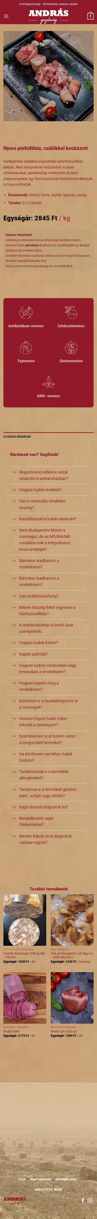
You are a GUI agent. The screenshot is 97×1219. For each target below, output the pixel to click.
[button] (6, 16)
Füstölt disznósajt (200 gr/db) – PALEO (24, 955)
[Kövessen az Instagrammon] (90, 1200)
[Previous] (7, 125)
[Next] (20, 125)
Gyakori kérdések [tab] (17, 436)
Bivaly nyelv (11, 1031)
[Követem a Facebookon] (83, 1200)
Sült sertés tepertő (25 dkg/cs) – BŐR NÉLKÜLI (72, 955)
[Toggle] (14, 472)
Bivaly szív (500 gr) (64, 1031)
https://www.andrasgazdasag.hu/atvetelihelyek (39, 266)
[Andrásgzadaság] (48, 16)
